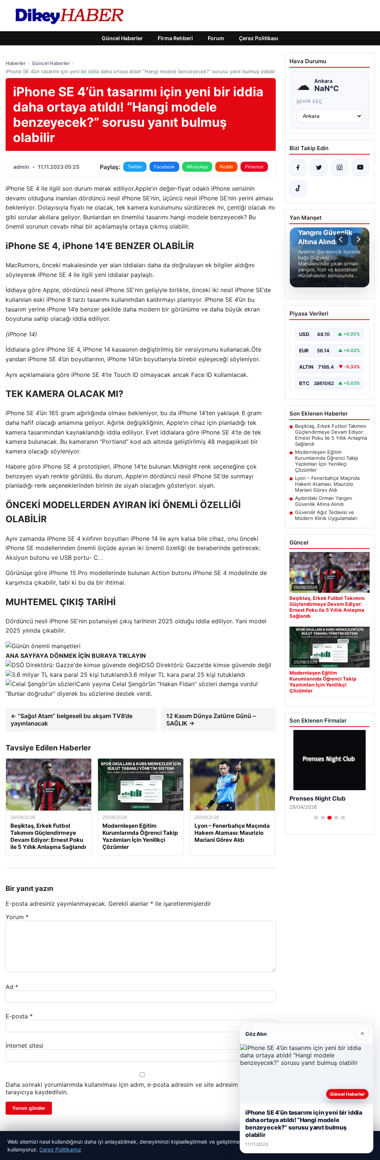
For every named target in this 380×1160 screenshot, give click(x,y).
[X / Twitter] (318, 167)
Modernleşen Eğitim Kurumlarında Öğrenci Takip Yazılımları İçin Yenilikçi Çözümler (326, 461)
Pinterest (254, 166)
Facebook (164, 166)
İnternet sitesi (24, 1045)
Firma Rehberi (175, 38)
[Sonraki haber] (357, 239)
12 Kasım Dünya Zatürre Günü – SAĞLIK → (211, 719)
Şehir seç (310, 101)
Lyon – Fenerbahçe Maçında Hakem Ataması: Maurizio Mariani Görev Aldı (327, 484)
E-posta (19, 1016)
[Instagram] (339, 167)
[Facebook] (298, 167)
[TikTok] (298, 188)
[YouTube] (360, 167)
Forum (216, 38)
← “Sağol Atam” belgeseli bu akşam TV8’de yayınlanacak (71, 719)
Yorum (17, 917)
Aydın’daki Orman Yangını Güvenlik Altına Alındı (323, 501)
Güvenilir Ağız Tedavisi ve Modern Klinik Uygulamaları (326, 515)
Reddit (226, 166)
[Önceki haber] (341, 239)
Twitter (135, 166)
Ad (12, 987)
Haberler (16, 63)
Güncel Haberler (122, 38)
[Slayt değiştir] (316, 818)
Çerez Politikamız (60, 1149)
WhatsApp (197, 166)
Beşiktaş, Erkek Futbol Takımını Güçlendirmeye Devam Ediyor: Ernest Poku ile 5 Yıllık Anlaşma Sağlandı (331, 435)
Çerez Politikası (258, 38)
